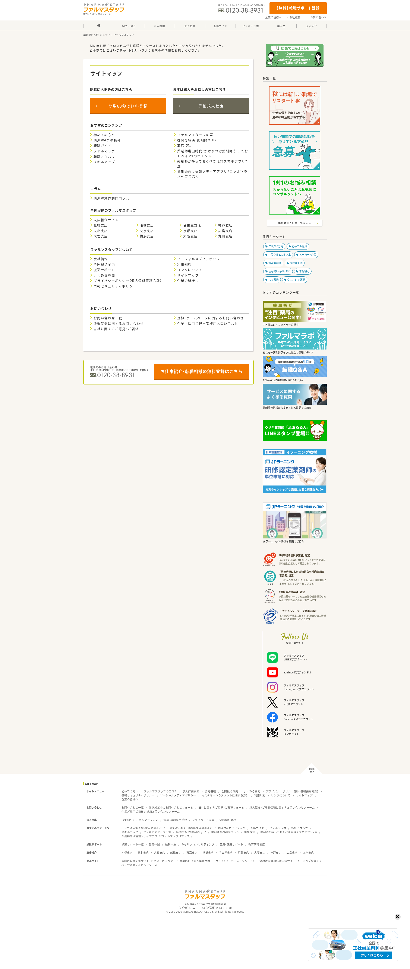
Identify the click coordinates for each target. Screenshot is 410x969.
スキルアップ (104, 162)
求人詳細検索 (191, 791)
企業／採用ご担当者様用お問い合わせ (207, 323)
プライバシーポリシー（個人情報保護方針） (128, 280)
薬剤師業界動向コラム (111, 198)
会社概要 (295, 17)
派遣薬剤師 (274, 263)
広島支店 (225, 230)
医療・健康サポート (231, 844)
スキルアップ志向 (147, 820)
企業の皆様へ (273, 17)
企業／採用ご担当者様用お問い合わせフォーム (151, 811)
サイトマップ (188, 275)
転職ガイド (102, 145)
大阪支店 (190, 236)
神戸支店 (225, 225)
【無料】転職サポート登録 (298, 7)
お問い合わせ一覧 (108, 318)
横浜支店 (147, 236)
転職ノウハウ (104, 156)
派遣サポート (104, 269)
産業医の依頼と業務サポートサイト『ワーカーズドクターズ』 (217, 861)
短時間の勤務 (228, 820)
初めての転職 (299, 246)
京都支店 (190, 230)
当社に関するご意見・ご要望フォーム (221, 807)
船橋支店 (147, 225)
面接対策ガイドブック (231, 828)
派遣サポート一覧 (133, 844)
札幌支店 (101, 225)
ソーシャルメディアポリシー (200, 259)
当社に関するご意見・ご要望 (116, 328)
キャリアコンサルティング (197, 844)
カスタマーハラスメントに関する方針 (225, 795)
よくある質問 (104, 275)
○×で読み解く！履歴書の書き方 (142, 828)
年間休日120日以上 (279, 255)
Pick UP (126, 820)
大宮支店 (101, 236)
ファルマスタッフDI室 (195, 134)
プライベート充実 (203, 820)
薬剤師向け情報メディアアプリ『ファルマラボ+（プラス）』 (212, 174)
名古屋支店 (192, 225)
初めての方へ (104, 134)
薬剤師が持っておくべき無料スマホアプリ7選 (212, 163)
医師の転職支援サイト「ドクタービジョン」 (148, 861)
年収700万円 (275, 246)
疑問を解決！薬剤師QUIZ (197, 140)
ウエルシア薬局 (296, 279)
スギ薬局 (273, 279)
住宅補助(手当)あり (279, 271)
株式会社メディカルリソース (139, 865)
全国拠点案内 (104, 264)
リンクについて (189, 269)
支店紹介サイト (106, 220)
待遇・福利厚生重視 (175, 820)
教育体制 (154, 844)
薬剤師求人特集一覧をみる (294, 223)
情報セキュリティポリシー (115, 286)
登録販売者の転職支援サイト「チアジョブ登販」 (288, 861)
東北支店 (101, 230)
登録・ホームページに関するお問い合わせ (210, 318)
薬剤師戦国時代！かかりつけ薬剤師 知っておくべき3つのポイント (212, 153)
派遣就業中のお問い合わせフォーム (171, 807)
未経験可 (304, 271)
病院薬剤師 (296, 263)
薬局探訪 (184, 145)
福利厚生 (170, 844)
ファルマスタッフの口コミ (160, 791)
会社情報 (101, 259)
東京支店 (147, 230)
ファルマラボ (104, 151)
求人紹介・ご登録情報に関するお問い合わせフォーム (282, 807)
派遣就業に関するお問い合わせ (119, 323)
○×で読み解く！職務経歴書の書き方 (189, 828)
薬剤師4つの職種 (107, 140)
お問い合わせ (318, 17)
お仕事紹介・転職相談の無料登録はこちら (201, 371)
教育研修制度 (256, 844)
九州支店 (225, 236)
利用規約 (184, 264)
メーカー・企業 (307, 255)
